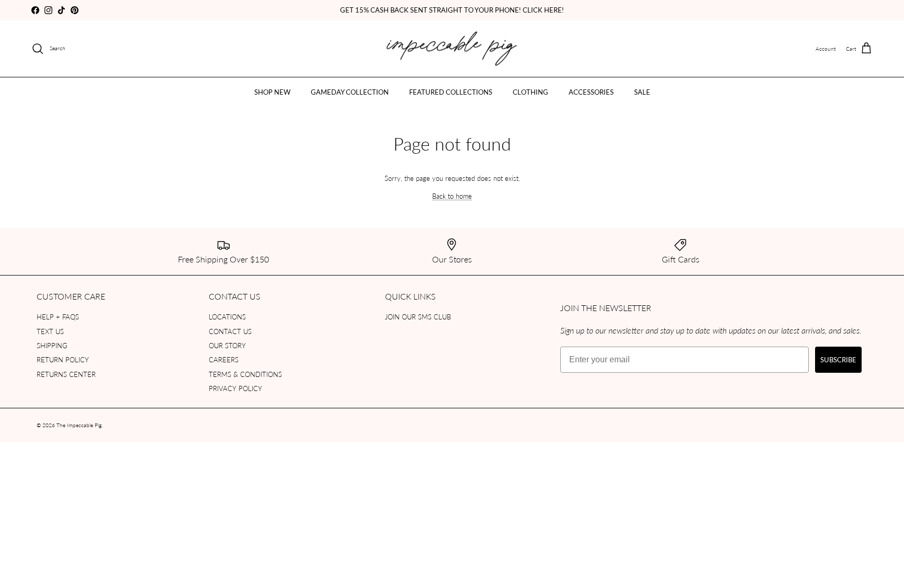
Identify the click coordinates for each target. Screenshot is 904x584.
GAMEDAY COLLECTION (350, 92)
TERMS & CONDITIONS (245, 374)
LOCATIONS (227, 317)
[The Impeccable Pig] (452, 49)
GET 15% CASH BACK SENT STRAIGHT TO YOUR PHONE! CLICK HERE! (452, 10)
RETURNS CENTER (66, 374)
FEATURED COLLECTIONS (450, 92)
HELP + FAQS (58, 317)
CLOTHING (530, 92)
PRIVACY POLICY (235, 388)
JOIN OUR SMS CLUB (418, 317)
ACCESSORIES (591, 92)
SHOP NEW (272, 92)
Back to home (452, 196)
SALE (642, 92)
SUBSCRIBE (838, 359)
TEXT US (50, 331)
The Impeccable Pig (78, 425)
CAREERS (224, 359)
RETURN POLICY (63, 359)
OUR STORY (227, 345)
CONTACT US (230, 331)
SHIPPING (52, 345)
